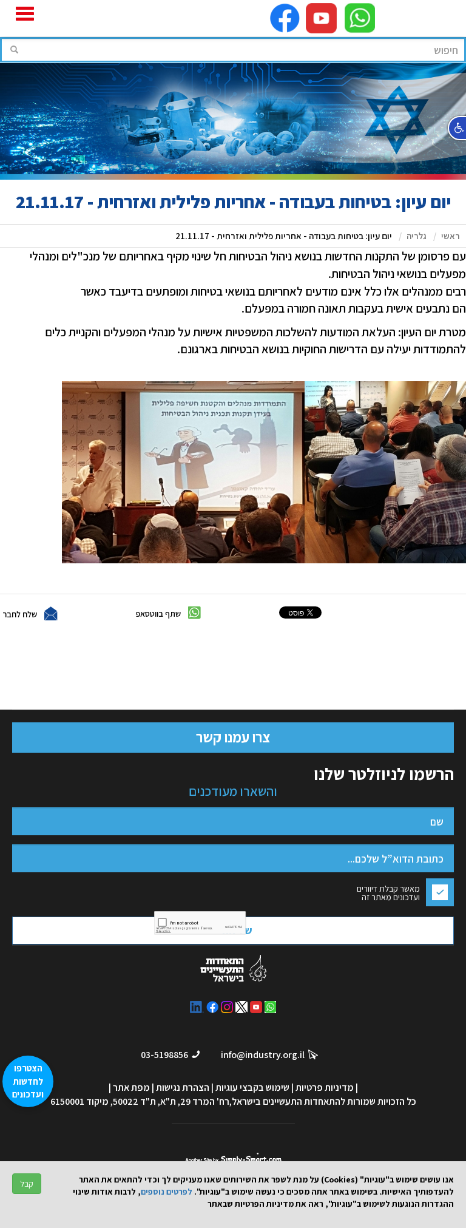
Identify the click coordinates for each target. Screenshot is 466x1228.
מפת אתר (131, 1087)
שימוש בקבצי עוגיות (252, 1087)
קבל (26, 1183)
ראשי (450, 236)
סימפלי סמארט (233, 1157)
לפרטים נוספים (166, 1191)
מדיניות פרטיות (324, 1087)
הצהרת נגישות (182, 1087)
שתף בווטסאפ (158, 613)
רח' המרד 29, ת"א (194, 1101)
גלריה (417, 236)
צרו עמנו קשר (233, 737)
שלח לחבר (19, 614)
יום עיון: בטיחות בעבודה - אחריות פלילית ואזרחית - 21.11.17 (283, 236)
